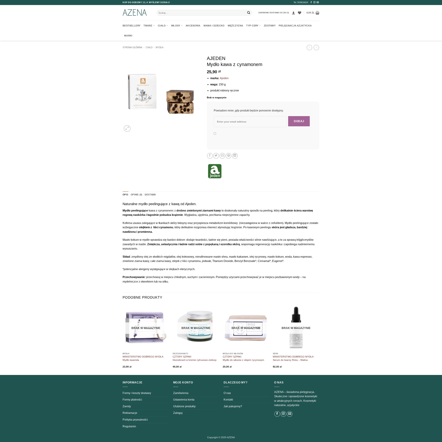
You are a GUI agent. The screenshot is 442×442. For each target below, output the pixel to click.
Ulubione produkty (184, 406)
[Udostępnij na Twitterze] (216, 156)
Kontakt (228, 399)
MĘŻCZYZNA (235, 25)
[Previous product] (316, 47)
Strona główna (132, 47)
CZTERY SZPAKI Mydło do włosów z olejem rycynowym (243, 358)
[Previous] (122, 338)
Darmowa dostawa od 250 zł (273, 13)
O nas (227, 393)
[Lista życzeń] (299, 13)
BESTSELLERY (131, 25)
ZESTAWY (270, 25)
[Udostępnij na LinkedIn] (235, 156)
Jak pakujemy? (233, 406)
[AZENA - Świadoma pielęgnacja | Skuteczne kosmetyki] (137, 13)
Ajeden (224, 78)
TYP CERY (252, 25)
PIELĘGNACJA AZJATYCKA (295, 25)
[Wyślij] (249, 13)
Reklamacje (130, 412)
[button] (293, 13)
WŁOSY (175, 25)
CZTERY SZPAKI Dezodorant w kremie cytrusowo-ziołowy (195, 358)
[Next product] (309, 47)
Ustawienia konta (183, 399)
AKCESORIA (193, 25)
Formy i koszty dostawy (137, 393)
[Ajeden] (214, 171)
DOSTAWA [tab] (150, 194)
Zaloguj (177, 412)
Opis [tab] (125, 194)
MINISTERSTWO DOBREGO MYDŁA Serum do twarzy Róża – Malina (293, 358)
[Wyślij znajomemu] (222, 156)
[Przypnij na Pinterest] (228, 156)
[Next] (319, 338)
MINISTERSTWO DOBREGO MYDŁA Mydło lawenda (143, 358)
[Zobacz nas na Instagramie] (314, 2)
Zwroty (127, 406)
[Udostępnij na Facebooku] (210, 156)
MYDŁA (160, 47)
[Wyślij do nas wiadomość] (318, 2)
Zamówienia (180, 393)
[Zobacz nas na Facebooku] (311, 2)
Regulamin (129, 426)
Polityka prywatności (135, 419)
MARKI (128, 35)
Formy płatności (132, 399)
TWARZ (147, 25)
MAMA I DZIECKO (214, 25)
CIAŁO (162, 25)
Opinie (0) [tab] (136, 194)
